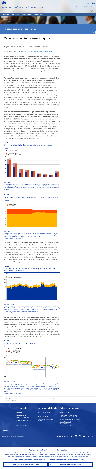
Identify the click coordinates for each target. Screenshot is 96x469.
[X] (72, 436)
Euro (46, 11)
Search (88, 3)
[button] (90, 3)
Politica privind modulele (70, 419)
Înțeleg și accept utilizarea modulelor (25, 464)
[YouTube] (84, 436)
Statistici (38, 11)
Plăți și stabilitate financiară (25, 11)
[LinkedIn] (76, 436)
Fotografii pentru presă (23, 420)
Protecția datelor (65, 412)
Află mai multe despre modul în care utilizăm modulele (67, 459)
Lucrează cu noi (21, 415)
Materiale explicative (22, 417)
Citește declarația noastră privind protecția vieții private (29, 459)
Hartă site (5, 430)
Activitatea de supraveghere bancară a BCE (81, 11)
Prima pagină (5, 14)
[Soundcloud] (88, 436)
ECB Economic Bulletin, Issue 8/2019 (33, 51)
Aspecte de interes (38, 14)
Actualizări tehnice (44, 416)
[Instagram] (80, 436)
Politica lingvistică (65, 426)
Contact (18, 423)
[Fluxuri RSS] (92, 436)
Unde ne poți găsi (22, 425)
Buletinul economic (27, 14)
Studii (53, 11)
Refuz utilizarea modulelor (70, 464)
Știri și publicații (63, 11)
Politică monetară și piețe (8, 11)
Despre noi (19, 412)
